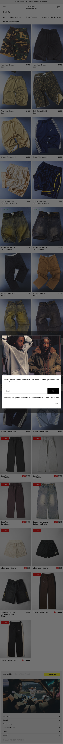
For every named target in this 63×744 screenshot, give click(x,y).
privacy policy (36, 397)
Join (53, 391)
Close (56, 403)
